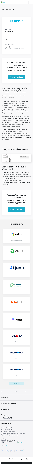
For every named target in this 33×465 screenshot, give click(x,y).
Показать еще (16, 383)
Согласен (16, 462)
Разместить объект (16, 77)
